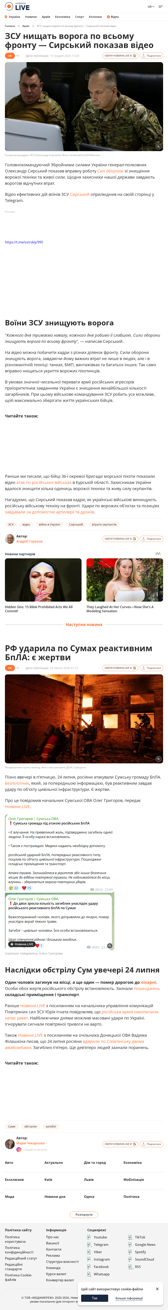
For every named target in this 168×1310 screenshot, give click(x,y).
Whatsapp (102, 1274)
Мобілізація (134, 1179)
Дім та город (95, 1162)
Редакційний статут (21, 1258)
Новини (31, 16)
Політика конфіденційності (19, 1249)
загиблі (51, 1126)
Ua (150, 6)
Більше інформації (129, 1298)
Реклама (53, 1255)
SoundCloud (144, 1259)
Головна (10, 26)
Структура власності (62, 1261)
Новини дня (54, 1196)
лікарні (148, 982)
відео (26, 524)
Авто (9, 1162)
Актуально (53, 1162)
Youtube (100, 1237)
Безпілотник (17, 783)
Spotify (140, 1252)
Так (95, 1298)
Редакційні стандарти (14, 1266)
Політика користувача (15, 1239)
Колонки (95, 16)
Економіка (62, 16)
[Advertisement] (79, 224)
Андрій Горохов (29, 541)
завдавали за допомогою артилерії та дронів (49, 512)
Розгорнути (84, 1215)
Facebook (101, 1266)
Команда (53, 1268)
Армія (46, 16)
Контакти (53, 1249)
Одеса (89, 1196)
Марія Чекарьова (30, 1143)
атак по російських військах (44, 482)
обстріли (30, 1126)
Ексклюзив (14, 1179)
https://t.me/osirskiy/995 (24, 242)
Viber (98, 1252)
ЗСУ (11, 524)
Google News (145, 1244)
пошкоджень (147, 988)
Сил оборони (110, 171)
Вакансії (52, 1243)
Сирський (80, 194)
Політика (132, 1196)
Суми (11, 1126)
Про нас (52, 1237)
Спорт (79, 16)
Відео (115, 16)
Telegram (101, 1244)
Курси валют (56, 1274)
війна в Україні (49, 524)
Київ (48, 1179)
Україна (14, 17)
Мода (9, 1196)
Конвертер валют (60, 1280)
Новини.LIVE (17, 806)
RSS (138, 1266)
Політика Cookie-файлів (18, 1277)
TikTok (140, 1237)
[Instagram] (18, 1149)
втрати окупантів (104, 524)
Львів (89, 1179)
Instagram (102, 1259)
